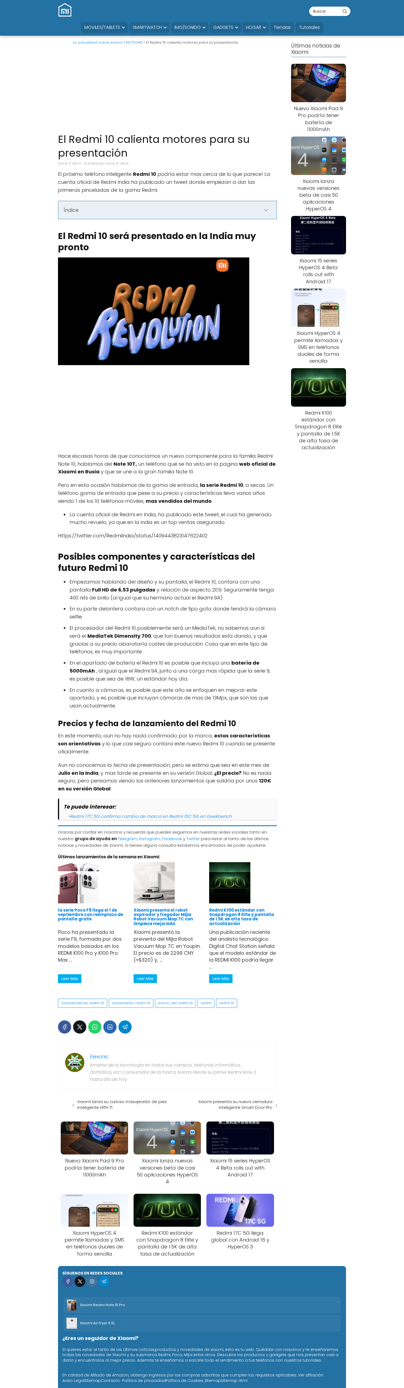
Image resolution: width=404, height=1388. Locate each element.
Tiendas (282, 27)
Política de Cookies (184, 1380)
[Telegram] (125, 1027)
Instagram (149, 839)
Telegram (127, 839)
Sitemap (92, 1380)
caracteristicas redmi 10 (82, 1003)
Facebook (172, 839)
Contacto (110, 1380)
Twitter (193, 839)
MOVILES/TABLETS (102, 27)
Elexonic (99, 1056)
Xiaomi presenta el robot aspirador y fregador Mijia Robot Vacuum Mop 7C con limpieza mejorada (163, 916)
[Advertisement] (167, 91)
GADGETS (223, 27)
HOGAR (253, 27)
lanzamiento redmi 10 (131, 1003)
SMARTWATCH (147, 27)
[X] (79, 1027)
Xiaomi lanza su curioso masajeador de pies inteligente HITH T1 (122, 1104)
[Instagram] (92, 1281)
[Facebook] (64, 1027)
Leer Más (69, 978)
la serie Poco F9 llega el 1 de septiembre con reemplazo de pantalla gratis (90, 914)
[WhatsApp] (94, 1027)
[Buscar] (344, 11)
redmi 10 (226, 1003)
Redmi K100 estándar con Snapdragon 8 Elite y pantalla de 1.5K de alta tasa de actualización (241, 916)
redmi (206, 1003)
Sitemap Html (234, 1380)
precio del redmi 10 (175, 1003)
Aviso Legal (73, 1380)
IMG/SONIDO (188, 27)
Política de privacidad (143, 1380)
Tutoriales (309, 27)
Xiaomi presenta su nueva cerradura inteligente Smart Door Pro (235, 1104)
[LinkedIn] (110, 1027)
